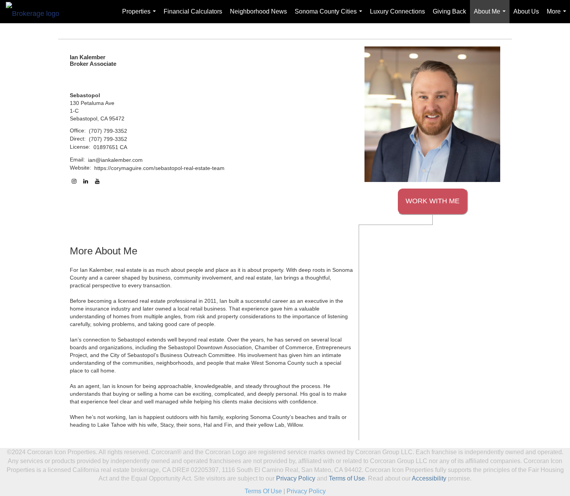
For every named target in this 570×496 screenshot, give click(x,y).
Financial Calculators (193, 11)
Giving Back (449, 11)
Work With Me (432, 201)
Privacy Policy (295, 478)
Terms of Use (347, 478)
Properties (140, 15)
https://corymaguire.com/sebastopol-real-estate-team (159, 168)
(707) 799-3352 (108, 131)
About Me (491, 15)
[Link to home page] (36, 11)
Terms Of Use (263, 491)
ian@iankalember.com (115, 160)
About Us (526, 11)
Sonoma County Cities (330, 15)
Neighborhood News (258, 11)
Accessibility (429, 478)
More (558, 15)
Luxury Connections (397, 11)
